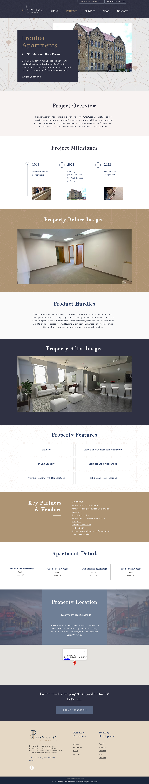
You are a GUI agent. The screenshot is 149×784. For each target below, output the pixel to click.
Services (102, 751)
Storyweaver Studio (90, 782)
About (76, 744)
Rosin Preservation (80, 515)
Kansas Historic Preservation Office (88, 518)
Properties (77, 747)
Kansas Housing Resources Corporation (91, 509)
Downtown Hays (71, 615)
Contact (76, 754)
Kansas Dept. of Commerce (85, 505)
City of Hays (77, 501)
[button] (74, 256)
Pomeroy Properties (81, 524)
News (75, 751)
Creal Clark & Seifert (81, 534)
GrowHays (76, 512)
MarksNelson (78, 528)
